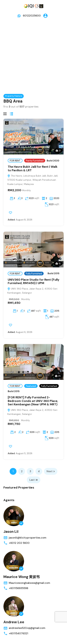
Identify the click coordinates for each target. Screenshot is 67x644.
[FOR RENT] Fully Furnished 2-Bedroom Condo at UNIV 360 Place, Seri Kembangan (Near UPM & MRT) (33, 400)
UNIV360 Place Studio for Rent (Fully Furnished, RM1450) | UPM (33, 281)
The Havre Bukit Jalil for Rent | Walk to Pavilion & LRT (32, 168)
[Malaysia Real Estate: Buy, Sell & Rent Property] (33, 5)
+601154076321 (18, 633)
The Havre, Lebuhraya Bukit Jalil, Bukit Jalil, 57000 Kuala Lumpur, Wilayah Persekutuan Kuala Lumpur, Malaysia (32, 180)
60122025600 (32, 15)
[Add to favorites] (10, 212)
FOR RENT (15, 160)
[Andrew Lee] (13, 606)
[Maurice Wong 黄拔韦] (13, 561)
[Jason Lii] (13, 516)
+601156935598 (18, 588)
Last (32, 480)
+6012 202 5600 (19, 543)
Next (50, 471)
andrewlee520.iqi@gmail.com (27, 628)
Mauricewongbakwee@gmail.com (29, 583)
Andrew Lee (13, 622)
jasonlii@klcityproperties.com (27, 537)
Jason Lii (11, 531)
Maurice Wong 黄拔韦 (21, 576)
